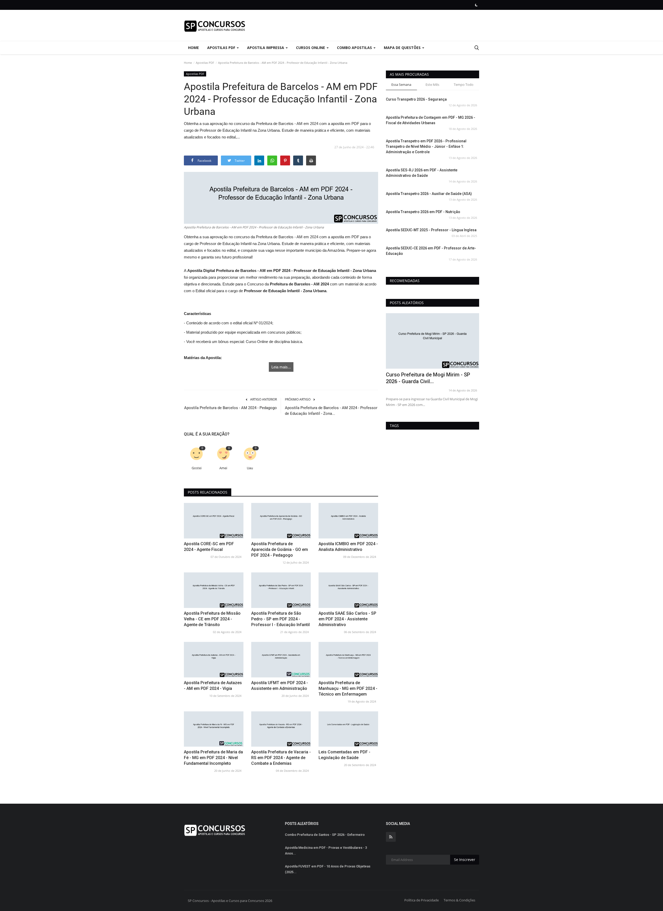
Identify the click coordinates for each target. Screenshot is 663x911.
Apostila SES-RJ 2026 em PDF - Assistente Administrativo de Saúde (421, 173)
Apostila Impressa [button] (266, 47)
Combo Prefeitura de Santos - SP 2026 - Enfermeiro (325, 835)
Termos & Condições (459, 900)
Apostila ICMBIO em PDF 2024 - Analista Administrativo (348, 546)
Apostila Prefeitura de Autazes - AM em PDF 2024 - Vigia (213, 685)
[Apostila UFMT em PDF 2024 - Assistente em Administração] (281, 659)
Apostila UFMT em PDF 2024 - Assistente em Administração (279, 685)
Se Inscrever (464, 859)
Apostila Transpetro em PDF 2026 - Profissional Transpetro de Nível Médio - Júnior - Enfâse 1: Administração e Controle (426, 146)
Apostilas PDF (205, 63)
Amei (223, 468)
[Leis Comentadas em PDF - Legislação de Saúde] (348, 729)
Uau (250, 468)
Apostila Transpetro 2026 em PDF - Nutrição (423, 212)
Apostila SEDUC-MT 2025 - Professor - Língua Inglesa (431, 230)
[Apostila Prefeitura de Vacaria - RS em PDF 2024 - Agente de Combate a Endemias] (281, 729)
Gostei (196, 468)
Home (193, 47)
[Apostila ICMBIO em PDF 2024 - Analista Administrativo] (348, 520)
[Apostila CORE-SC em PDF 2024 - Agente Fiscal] (213, 520)
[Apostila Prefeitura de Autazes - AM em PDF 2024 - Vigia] (213, 659)
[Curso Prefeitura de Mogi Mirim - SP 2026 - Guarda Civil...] (432, 341)
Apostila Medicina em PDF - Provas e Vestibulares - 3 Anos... (326, 850)
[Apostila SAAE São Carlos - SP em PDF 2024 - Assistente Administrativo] (348, 590)
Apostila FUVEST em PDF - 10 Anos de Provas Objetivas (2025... (327, 869)
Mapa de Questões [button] (403, 47)
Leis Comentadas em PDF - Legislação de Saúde (344, 754)
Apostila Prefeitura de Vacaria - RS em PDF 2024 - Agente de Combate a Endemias (281, 757)
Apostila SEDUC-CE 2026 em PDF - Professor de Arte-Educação (431, 251)
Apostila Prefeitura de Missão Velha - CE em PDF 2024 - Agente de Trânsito (212, 619)
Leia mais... (281, 367)
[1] (476, 5)
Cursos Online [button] (311, 47)
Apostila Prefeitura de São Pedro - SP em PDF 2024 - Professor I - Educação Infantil (280, 619)
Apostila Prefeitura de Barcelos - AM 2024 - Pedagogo (230, 407)
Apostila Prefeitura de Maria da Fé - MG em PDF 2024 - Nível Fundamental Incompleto (213, 757)
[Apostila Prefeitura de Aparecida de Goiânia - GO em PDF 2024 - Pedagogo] (281, 520)
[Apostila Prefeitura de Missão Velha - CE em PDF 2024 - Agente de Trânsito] (213, 590)
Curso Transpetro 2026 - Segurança (416, 99)
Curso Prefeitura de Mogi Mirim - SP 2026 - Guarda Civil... (428, 378)
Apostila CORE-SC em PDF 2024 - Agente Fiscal (209, 546)
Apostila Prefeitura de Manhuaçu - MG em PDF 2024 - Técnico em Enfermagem (348, 688)
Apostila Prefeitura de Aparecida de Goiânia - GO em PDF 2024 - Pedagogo (279, 549)
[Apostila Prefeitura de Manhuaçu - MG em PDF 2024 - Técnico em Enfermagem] (348, 659)
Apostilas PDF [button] (221, 47)
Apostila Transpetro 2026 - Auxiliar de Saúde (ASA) (429, 194)
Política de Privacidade (421, 900)
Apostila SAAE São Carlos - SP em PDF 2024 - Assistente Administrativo (347, 619)
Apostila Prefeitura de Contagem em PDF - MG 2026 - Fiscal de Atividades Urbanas (430, 120)
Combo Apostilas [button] (355, 47)
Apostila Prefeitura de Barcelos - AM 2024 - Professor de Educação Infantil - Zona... (331, 410)
